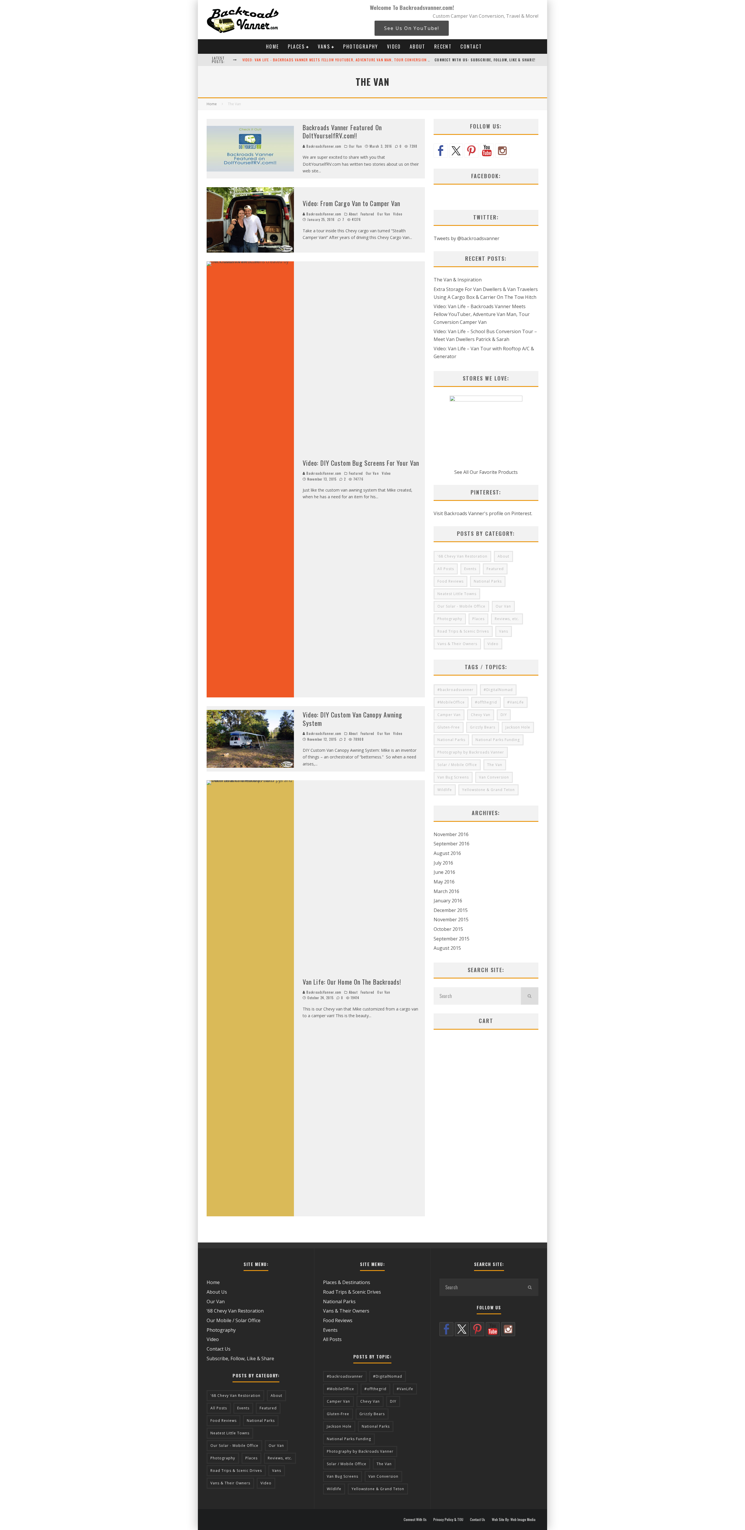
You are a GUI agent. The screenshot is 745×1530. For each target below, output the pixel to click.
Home (272, 46)
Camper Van (449, 714)
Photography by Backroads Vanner (470, 752)
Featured (368, 214)
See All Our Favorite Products (486, 472)
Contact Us (218, 1349)
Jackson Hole (517, 727)
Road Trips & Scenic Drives (463, 631)
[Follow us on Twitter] (456, 151)
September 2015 (451, 939)
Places (296, 46)
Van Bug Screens (453, 777)
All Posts (445, 568)
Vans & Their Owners (457, 643)
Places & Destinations (346, 1282)
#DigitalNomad (498, 689)
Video (394, 46)
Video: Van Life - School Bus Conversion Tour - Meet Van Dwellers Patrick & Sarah (321, 59)
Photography (360, 46)
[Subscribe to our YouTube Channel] (487, 151)
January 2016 (448, 900)
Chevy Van (480, 714)
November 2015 (451, 919)
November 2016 (451, 834)
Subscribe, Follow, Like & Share (240, 1358)
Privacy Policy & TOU (448, 1519)
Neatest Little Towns (456, 593)
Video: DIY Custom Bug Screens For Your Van (361, 462)
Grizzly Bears (482, 727)
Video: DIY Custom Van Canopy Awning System (352, 719)
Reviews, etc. (507, 618)
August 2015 (447, 948)
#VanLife (515, 702)
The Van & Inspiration (458, 279)
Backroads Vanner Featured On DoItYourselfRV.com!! (342, 131)
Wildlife (444, 789)
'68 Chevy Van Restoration (462, 556)
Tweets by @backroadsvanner (466, 238)
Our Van (355, 146)
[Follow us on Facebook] (441, 151)
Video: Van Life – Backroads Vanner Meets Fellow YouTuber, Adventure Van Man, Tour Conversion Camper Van (482, 314)
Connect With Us (415, 1519)
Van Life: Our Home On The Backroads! (352, 981)
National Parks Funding (498, 739)
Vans (324, 46)
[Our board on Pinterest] (471, 151)
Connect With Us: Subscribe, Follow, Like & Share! (484, 59)
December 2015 (451, 910)
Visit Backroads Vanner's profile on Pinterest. (483, 513)
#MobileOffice (451, 702)
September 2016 (451, 843)
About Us (217, 1292)
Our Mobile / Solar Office (233, 1320)
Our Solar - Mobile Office (461, 606)
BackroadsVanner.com (323, 146)
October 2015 (448, 929)
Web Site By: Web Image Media (513, 1519)
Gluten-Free (448, 727)
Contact (471, 46)
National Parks (488, 581)
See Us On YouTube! (411, 28)
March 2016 (446, 891)
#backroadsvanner (455, 689)
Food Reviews (450, 581)
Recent (443, 46)
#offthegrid (486, 702)
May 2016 (444, 882)
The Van (494, 764)
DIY (504, 714)
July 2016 (443, 863)
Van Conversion (494, 777)
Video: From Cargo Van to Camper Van (351, 203)
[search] (529, 996)
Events (470, 568)
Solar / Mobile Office (457, 764)
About (417, 46)
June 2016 (444, 872)
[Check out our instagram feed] (502, 151)
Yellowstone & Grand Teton (488, 789)
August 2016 (447, 853)
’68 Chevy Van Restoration (235, 1311)
